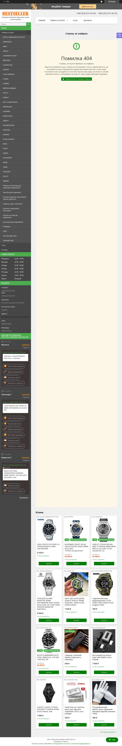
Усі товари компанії (107, 732)
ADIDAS (5, 51)
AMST (5, 46)
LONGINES (6, 111)
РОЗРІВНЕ (6, 227)
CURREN (6, 83)
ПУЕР (5, 231)
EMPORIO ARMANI (9, 88)
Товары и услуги (7, 32)
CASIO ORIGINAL (9, 74)
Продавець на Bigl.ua (61, 741)
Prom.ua (72, 739)
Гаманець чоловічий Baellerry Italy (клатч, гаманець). (14, 357)
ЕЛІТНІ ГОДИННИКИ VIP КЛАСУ (14, 37)
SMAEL (5, 162)
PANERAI (6, 134)
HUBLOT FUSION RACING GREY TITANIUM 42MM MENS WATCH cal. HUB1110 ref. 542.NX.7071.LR (104, 547)
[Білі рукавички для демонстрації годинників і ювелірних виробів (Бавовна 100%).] (104, 693)
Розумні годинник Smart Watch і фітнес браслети (14, 198)
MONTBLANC (7, 107)
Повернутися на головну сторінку (78, 79)
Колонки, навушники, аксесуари (11, 209)
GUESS (5, 93)
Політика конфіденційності (81, 744)
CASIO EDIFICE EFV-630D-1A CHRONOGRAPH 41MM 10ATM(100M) (48, 546)
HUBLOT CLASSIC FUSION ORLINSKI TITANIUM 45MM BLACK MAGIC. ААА (48, 709)
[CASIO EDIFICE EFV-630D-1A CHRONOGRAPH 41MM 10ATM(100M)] (49, 530)
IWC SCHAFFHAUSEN (10, 102)
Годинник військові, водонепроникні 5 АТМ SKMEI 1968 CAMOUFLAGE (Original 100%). (102, 601)
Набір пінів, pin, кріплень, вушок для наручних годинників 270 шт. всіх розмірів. (75, 710)
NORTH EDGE (7, 116)
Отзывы (4, 250)
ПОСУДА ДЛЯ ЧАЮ (10, 236)
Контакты (88, 20)
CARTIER (6, 70)
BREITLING (6, 60)
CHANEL (6, 79)
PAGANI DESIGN (8, 125)
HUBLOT (6, 97)
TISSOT (5, 176)
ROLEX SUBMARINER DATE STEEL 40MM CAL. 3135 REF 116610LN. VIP (48, 657)
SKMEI (5, 167)
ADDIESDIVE (7, 42)
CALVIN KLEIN (7, 65)
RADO (5, 144)
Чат (113, 740)
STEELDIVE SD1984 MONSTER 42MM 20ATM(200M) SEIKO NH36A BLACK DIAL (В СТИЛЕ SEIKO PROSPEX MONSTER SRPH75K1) (48, 603)
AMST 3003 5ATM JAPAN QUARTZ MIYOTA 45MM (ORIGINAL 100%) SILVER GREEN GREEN (74, 601)
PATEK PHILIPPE (8, 139)
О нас (3, 245)
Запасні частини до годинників (10, 216)
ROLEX (5, 148)
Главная (41, 20)
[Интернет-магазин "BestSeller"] (15, 13)
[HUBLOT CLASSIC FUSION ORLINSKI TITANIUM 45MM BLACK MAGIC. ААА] (49, 693)
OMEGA (5, 121)
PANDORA (6, 130)
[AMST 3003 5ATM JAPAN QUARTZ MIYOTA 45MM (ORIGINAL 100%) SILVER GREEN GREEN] (76, 584)
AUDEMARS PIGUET (10, 56)
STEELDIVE (6, 172)
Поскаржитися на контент (62, 744)
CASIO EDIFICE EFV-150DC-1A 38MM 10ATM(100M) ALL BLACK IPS (15, 408)
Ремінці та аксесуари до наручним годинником (12, 187)
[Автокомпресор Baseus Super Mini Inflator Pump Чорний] (104, 641)
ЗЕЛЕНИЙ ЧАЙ (8, 240)
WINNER (6, 181)
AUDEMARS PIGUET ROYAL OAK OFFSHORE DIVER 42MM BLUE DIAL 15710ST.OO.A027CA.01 (76, 547)
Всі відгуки (24, 497)
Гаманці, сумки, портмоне (12, 204)
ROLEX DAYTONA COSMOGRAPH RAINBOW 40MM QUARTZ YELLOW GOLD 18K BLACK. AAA (15, 474)
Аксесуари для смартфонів (13, 222)
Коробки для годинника (12, 192)
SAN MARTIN (7, 158)
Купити (49, 563)
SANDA (5, 153)
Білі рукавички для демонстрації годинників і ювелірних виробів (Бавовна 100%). (103, 710)
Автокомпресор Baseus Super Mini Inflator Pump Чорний (102, 657)
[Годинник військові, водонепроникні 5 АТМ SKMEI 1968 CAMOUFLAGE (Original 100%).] (104, 584)
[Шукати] (28, 24)
